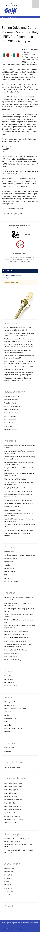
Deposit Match (9, 568)
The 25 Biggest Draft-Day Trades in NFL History (19, 530)
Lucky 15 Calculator (10, 419)
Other (6, 888)
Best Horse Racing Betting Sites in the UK (17, 634)
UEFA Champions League (12, 767)
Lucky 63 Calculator (10, 413)
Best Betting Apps (10, 793)
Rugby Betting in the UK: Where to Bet (16, 631)
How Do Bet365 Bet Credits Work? (15, 641)
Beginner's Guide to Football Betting (15, 650)
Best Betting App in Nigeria (12, 806)
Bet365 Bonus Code (10, 796)
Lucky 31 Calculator (10, 416)
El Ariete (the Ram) (10, 718)
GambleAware (27, 234)
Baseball (7, 868)
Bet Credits (7, 578)
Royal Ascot (8, 751)
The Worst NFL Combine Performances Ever (18, 500)
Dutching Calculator (10, 429)
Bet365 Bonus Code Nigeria (13, 799)
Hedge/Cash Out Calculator (13, 406)
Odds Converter (9, 426)
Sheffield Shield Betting (11, 686)
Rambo (6, 715)
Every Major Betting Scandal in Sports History (18, 488)
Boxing (6, 875)
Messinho (7, 732)
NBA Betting (8, 676)
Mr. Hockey (7, 725)
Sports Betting (9, 562)
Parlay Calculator (9, 423)
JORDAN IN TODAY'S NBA (12, 510)
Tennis (6, 895)
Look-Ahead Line (9, 552)
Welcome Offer (9, 575)
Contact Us (7, 911)
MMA (6, 885)
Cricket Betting (9, 682)
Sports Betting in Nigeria (12, 816)
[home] (11, 8)
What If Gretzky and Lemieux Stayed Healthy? (18, 503)
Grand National (9, 748)
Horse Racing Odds (10, 656)
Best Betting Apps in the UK (13, 783)
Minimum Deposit (9, 571)
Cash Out (7, 565)
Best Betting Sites (10, 803)
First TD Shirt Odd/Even (11, 581)
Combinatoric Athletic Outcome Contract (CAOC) (19, 555)
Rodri (6, 722)
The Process (8, 712)
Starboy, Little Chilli (10, 702)
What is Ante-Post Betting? (12, 660)
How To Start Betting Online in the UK (16, 638)
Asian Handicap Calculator (12, 396)
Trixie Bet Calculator (10, 403)
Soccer (6, 891)
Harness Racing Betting (11, 653)
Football (7, 878)
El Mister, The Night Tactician (13, 728)
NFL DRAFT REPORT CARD (12, 507)
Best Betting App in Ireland (12, 790)
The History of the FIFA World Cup (15, 479)
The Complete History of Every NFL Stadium (18, 491)
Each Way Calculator (11, 400)
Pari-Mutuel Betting (10, 558)
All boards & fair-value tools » (11, 282)
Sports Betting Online (11, 813)
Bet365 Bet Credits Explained (13, 819)
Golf (5, 881)
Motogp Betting (9, 679)
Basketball (7, 872)
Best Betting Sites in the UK (13, 809)
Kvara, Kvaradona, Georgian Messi (15, 708)
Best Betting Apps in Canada (13, 786)
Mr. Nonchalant (9, 705)
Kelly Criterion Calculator (12, 409)
